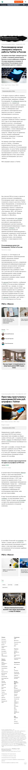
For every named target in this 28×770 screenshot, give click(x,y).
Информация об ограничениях (8, 753)
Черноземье (4, 693)
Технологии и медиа (6, 249)
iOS (15, 719)
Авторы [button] (3, 329)
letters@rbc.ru (21, 744)
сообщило (11, 227)
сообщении (15, 101)
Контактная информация (16, 673)
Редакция (16, 675)
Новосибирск (4, 668)
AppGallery (16, 723)
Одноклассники (17, 642)
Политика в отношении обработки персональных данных (13, 760)
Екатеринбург (4, 666)
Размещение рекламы (16, 677)
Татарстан (3, 690)
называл (19, 218)
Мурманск (3, 699)
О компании (16, 670)
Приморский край (4, 701)
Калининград (4, 676)
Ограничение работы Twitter (8, 44)
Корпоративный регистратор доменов (16, 691)
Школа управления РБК (16, 712)
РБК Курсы (15, 708)
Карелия (3, 697)
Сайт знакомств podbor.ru (16, 702)
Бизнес (3, 644)
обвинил (23, 472)
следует (8, 440)
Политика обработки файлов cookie (9, 762)
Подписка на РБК (16, 655)
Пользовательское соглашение (8, 757)
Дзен (15, 645)
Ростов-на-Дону (3, 688)
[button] (14, 39)
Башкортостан (4, 671)
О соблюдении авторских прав (8, 755)
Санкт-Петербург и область (4, 663)
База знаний (4, 653)
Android (15, 721)
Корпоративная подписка (17, 658)
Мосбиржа (14, 748)
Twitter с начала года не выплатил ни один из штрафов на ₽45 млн (13, 461)
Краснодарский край (4, 679)
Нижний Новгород (3, 682)
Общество (3, 642)
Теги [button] (7, 329)
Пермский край (3, 685)
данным (6, 282)
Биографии (3, 651)
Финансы (3, 649)
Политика (3, 639)
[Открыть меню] (25, 2)
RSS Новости (17, 664)
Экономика (3, 641)
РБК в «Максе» (7, 304)
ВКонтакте (16, 640)
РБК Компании (16, 705)
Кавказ (2, 695)
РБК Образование (4, 655)
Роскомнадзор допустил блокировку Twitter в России (11, 246)
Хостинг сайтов (16, 694)
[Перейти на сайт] (14, 39)
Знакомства (16, 699)
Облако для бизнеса (16, 687)
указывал (21, 540)
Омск (2, 670)
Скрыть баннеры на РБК (16, 652)
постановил (22, 500)
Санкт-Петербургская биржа (10, 749)
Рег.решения (16, 697)
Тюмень (3, 692)
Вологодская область (4, 674)
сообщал (4, 498)
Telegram (16, 644)
